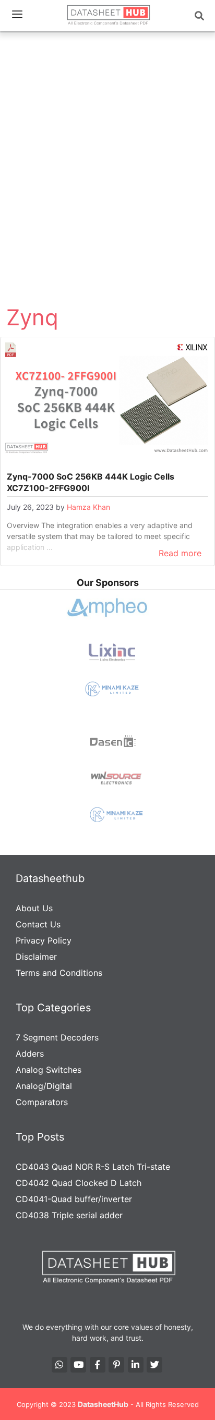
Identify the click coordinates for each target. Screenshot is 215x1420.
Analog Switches (48, 1069)
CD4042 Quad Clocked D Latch (78, 1183)
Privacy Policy (43, 940)
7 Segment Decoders (57, 1037)
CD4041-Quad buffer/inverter (74, 1199)
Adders (30, 1053)
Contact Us (38, 924)
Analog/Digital (44, 1086)
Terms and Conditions (59, 973)
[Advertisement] (107, 148)
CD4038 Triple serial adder (69, 1215)
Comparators (42, 1102)
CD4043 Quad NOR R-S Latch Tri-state (93, 1166)
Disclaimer (36, 956)
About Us (34, 908)
